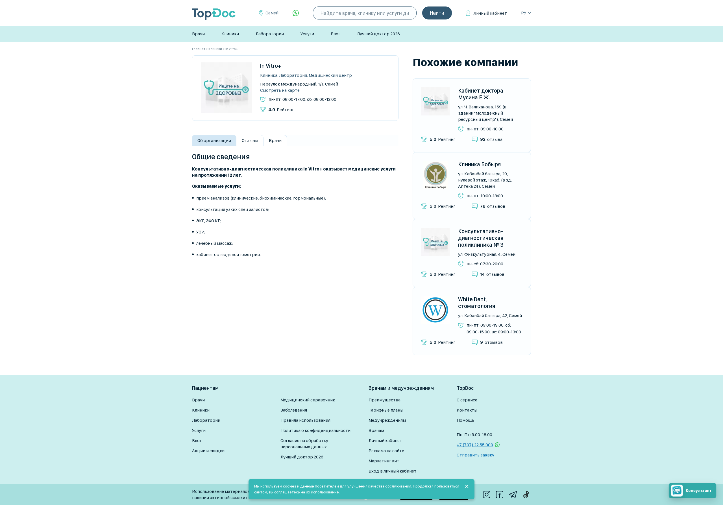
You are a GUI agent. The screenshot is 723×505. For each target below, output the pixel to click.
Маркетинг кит (384, 461)
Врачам (376, 430)
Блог (335, 33)
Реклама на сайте (386, 450)
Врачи (198, 33)
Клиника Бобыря (479, 164)
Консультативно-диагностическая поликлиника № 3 (481, 238)
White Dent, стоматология (476, 302)
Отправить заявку (475, 455)
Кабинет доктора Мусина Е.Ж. (480, 94)
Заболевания (293, 410)
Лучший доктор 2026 (378, 33)
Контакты (467, 410)
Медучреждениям (387, 420)
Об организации (214, 140)
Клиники (230, 33)
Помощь (465, 420)
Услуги (307, 33)
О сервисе (467, 400)
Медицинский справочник (307, 400)
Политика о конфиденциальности (315, 430)
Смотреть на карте (280, 90)
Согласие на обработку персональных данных (304, 443)
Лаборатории (270, 33)
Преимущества (384, 400)
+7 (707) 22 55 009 (475, 444)
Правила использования (305, 420)
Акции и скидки (208, 450)
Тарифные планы (386, 410)
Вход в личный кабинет (393, 471)
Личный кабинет (490, 13)
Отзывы (250, 140)
